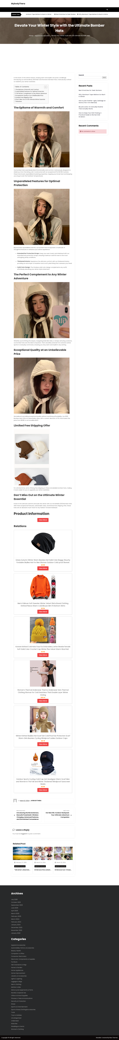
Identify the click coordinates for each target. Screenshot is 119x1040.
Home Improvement (18, 973)
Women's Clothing (17, 1029)
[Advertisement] (59, 57)
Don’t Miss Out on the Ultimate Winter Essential (30, 99)
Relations (19, 101)
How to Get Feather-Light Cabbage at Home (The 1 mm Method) (92, 102)
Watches (14, 1024)
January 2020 (15, 933)
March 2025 (15, 913)
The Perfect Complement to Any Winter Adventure (31, 93)
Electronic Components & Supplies (23, 959)
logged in (24, 834)
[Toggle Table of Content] (45, 87)
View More (43, 520)
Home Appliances (17, 970)
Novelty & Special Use (18, 993)
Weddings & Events (17, 1026)
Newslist (99, 1038)
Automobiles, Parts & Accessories (22, 948)
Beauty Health (16, 951)
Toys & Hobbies (16, 1015)
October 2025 (16, 902)
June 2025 (14, 908)
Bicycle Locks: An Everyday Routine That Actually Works (91, 108)
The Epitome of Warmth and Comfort (27, 89)
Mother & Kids (16, 987)
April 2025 (14, 911)
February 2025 (16, 916)
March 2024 (15, 919)
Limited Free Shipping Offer (24, 97)
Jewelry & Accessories (19, 976)
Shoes (13, 1004)
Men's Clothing (16, 984)
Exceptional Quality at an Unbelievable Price (29, 95)
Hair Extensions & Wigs (18, 965)
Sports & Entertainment (19, 1007)
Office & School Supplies (19, 996)
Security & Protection (18, 1001)
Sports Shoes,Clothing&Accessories (23, 1010)
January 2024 (15, 925)
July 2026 (14, 899)
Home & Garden (16, 968)
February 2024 (16, 922)
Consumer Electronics (18, 956)
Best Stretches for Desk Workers (51, 14)
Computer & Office (17, 954)
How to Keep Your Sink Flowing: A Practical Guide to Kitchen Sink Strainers (90, 115)
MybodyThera (18, 3)
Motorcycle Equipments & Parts (22, 990)
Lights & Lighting (16, 979)
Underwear (15, 1021)
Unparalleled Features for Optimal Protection (30, 91)
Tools (13, 1012)
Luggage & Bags (16, 982)
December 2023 (16, 927)
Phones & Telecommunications (21, 998)
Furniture (14, 962)
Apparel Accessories (20, 866)
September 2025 (17, 905)
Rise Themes (113, 1038)
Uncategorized (16, 1018)
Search (81, 75)
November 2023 (16, 930)
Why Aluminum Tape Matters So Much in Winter (78, 14)
